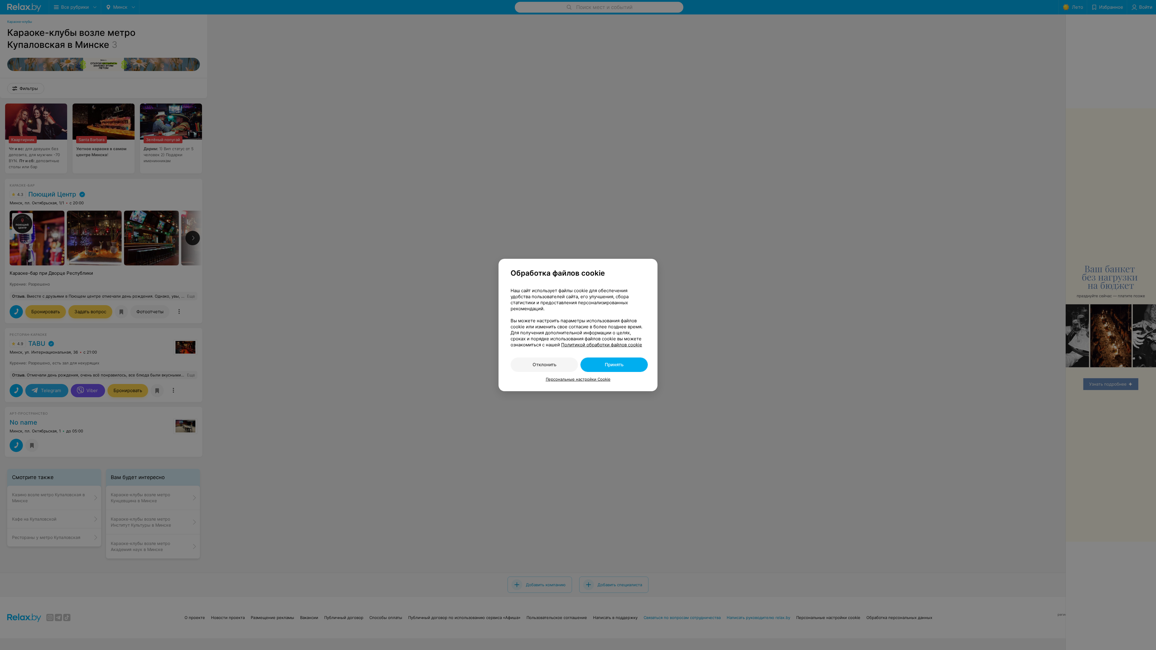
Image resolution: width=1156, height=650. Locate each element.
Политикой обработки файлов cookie (601, 345)
